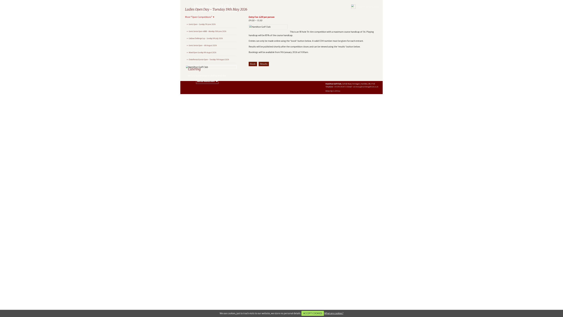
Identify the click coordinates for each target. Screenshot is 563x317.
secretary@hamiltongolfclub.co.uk (365, 87)
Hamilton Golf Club (187, 6)
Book (253, 64)
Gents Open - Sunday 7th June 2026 (202, 24)
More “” (200, 17)
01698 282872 (340, 87)
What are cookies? (333, 313)
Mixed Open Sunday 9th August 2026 (202, 53)
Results (263, 64)
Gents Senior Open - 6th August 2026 (203, 45)
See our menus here (206, 81)
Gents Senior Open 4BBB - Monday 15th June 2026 (207, 31)
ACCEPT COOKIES (312, 313)
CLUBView (336, 91)
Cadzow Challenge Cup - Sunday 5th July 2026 (206, 38)
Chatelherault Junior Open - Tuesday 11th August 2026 (209, 60)
